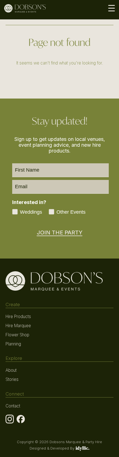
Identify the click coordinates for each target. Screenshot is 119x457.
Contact (13, 406)
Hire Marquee (18, 325)
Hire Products (18, 316)
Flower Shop (17, 334)
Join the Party (59, 232)
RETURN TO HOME (59, 76)
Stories (12, 379)
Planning (13, 344)
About (11, 370)
